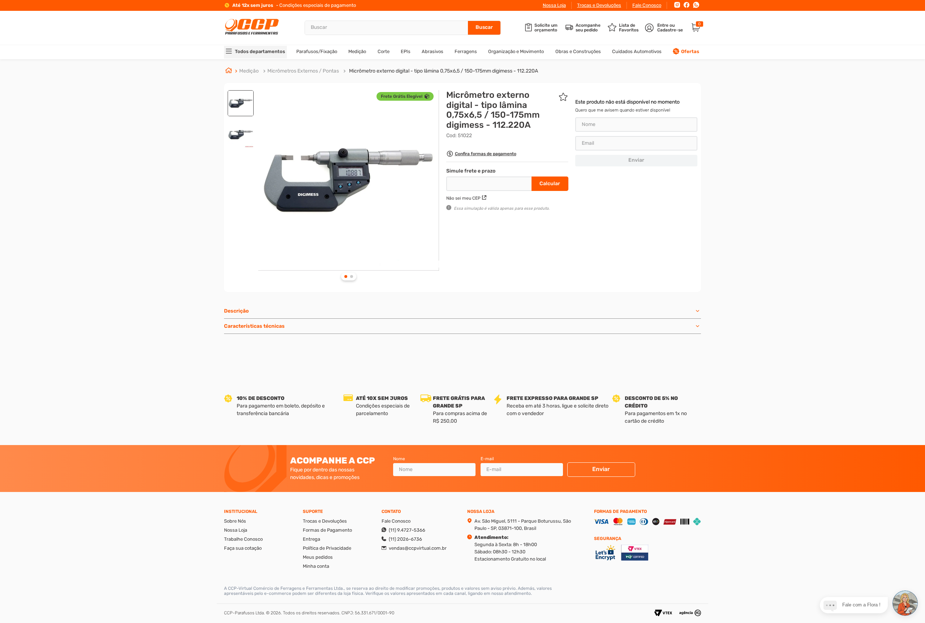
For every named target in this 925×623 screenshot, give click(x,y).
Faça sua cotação (243, 548)
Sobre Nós (235, 521)
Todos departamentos (260, 51)
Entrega (311, 539)
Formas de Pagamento (327, 530)
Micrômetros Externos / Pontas (303, 71)
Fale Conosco (646, 5)
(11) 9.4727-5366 (407, 530)
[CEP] (489, 182)
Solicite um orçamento (546, 27)
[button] (481, 154)
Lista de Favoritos (628, 27)
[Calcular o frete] (550, 184)
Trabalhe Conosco (243, 539)
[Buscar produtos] (484, 28)
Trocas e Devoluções (599, 5)
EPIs (405, 51)
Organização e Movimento (516, 51)
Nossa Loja (554, 5)
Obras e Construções (578, 51)
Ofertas (690, 51)
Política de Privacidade (327, 548)
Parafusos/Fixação (316, 51)
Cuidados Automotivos (637, 51)
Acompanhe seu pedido (588, 27)
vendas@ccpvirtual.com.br (418, 548)
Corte (384, 51)
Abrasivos (432, 51)
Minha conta (316, 566)
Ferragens (466, 51)
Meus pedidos (318, 557)
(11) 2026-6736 (405, 539)
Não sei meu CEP (463, 198)
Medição (357, 51)
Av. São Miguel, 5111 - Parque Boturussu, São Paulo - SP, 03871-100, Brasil (522, 524)
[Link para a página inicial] (228, 71)
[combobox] (403, 28)
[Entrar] (665, 28)
